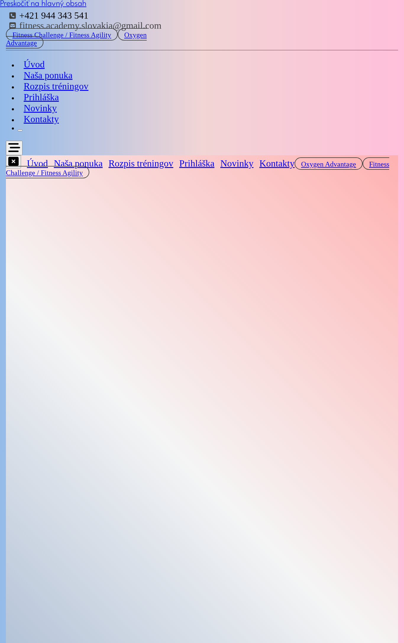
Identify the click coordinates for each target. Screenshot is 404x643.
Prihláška (41, 97)
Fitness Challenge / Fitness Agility (61, 35)
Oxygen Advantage (328, 164)
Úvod (34, 64)
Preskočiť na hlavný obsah (43, 4)
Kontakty (41, 119)
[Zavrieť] (20, 130)
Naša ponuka (48, 75)
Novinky (40, 108)
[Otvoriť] (14, 148)
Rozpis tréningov (56, 86)
